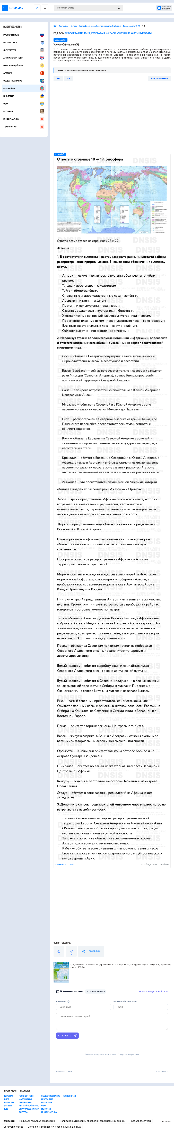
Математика (10, 42)
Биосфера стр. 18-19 (77, 33)
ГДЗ (6, 1109)
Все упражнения (159, 78)
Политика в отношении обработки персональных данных (92, 1121)
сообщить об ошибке (155, 864)
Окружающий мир (13, 65)
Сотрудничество (13, 1126)
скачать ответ (65, 864)
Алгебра (7, 73)
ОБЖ (5, 104)
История (8, 111)
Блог (6, 1099)
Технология (9, 127)
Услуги (8, 1105)
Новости (9, 1102)
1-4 (58, 78)
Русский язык (11, 35)
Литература (9, 50)
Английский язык (13, 58)
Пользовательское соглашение (37, 1121)
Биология (8, 96)
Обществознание (12, 81)
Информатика (11, 119)
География (9, 88)
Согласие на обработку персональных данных (54, 1126)
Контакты (9, 1121)
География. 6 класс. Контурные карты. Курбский (121, 33)
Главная (8, 1096)
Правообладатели (140, 1121)
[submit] (119, 8)
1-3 (68, 78)
